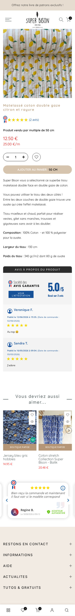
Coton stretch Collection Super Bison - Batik (51, 458)
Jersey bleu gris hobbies (15, 457)
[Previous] (8, 63)
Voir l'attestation (21, 294)
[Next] (67, 63)
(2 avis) (34, 120)
